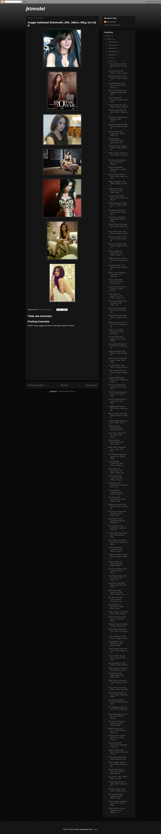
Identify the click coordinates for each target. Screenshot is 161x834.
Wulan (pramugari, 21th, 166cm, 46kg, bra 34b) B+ (117, 246)
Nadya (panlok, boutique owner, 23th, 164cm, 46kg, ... (117, 803)
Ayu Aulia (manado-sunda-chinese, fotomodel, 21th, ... (116, 599)
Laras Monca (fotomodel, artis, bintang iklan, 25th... (117, 535)
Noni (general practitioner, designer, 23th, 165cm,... (118, 119)
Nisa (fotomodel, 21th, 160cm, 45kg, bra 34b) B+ (117, 267)
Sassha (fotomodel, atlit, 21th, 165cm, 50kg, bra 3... (118, 112)
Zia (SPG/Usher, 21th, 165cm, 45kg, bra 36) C (118, 366)
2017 (109, 36)
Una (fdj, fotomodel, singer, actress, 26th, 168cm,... (117, 339)
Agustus (112, 55)
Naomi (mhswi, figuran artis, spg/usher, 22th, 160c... (117, 658)
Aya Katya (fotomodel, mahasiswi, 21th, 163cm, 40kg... (116, 723)
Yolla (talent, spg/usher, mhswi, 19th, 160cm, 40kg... (117, 219)
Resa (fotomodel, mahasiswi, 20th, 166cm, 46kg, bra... (116, 592)
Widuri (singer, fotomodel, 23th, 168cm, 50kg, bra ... (118, 155)
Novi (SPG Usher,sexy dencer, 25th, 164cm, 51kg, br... (117, 85)
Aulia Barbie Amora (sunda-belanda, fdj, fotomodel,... (116, 521)
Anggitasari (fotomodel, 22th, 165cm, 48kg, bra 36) (118, 408)
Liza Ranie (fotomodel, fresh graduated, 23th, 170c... (117, 585)
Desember (113, 42)
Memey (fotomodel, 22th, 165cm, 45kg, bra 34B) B (117, 415)
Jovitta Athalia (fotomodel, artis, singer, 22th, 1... (118, 422)
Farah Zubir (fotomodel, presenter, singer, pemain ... (117, 289)
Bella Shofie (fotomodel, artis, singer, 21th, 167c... (117, 449)
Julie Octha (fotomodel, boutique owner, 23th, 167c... (117, 387)
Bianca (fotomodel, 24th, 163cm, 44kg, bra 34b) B (117, 317)
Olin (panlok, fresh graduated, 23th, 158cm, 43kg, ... (115, 796)
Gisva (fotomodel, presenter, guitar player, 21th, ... (118, 100)
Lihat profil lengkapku (112, 25)
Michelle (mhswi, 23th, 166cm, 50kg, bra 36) (117, 790)
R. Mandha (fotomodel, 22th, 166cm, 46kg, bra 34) (118, 784)
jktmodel (35, 8)
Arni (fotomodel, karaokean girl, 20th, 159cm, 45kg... (117, 499)
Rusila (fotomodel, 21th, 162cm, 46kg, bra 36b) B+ (117, 506)
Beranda (64, 385)
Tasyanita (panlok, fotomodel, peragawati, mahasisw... (117, 745)
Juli (110, 58)
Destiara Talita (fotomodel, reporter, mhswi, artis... (118, 625)
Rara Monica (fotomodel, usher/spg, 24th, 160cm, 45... (117, 303)
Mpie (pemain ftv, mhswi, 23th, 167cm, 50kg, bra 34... (118, 324)
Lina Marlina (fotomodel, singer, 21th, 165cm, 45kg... (117, 456)
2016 (109, 39)
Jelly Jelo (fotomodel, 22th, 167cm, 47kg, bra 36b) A (118, 198)
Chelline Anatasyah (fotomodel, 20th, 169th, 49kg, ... (115, 191)
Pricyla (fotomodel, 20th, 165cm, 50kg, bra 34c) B (117, 66)
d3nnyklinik (111, 22)
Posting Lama (91, 385)
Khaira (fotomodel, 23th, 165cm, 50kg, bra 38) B (118, 106)
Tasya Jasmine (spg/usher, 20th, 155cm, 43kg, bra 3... (117, 296)
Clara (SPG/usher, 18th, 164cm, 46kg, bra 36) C (118, 637)
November (113, 45)
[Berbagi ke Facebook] (64, 310)
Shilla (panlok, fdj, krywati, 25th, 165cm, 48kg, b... (118, 613)
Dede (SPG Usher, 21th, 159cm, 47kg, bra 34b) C (117, 78)
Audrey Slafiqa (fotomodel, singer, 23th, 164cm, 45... (116, 141)
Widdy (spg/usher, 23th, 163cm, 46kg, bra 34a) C (117, 183)
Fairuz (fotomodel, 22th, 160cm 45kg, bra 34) (117, 758)
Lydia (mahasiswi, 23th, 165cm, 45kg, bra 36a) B (117, 353)
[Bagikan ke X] (62, 310)
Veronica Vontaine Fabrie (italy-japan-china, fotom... (117, 571)
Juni (110, 61)
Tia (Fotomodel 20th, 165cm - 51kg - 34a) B (117, 72)
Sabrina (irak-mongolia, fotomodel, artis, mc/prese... (117, 274)
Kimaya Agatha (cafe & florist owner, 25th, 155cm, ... (116, 738)
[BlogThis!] (60, 310)
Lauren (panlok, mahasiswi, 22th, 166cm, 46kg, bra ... (116, 492)
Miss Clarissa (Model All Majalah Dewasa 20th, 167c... (117, 92)
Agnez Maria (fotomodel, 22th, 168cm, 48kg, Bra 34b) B (118, 695)
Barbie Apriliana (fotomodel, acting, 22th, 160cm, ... (116, 442)
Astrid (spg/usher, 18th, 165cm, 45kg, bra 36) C (118, 664)
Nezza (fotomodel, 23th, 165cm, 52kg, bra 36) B (118, 689)
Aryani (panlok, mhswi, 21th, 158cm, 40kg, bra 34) (118, 764)
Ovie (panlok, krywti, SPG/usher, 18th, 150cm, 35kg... (116, 643)
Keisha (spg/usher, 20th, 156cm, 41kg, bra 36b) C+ (117, 205)
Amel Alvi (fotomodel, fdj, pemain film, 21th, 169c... (117, 401)
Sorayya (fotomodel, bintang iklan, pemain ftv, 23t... (117, 169)
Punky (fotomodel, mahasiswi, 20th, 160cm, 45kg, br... (116, 549)
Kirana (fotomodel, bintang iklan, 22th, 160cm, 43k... (116, 675)
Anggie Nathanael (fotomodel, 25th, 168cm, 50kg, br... (116, 564)
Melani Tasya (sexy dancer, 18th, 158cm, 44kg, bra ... (117, 730)
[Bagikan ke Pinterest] (66, 310)
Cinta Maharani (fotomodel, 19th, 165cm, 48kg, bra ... (116, 471)
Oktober (112, 48)
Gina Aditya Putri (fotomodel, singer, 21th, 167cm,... (116, 606)
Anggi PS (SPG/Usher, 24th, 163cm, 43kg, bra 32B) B (118, 380)
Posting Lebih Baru (36, 385)
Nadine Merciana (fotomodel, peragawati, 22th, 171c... (118, 485)
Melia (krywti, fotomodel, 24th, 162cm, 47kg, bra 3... (118, 631)
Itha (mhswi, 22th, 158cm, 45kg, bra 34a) (118, 778)
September (113, 51)
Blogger (95, 829)
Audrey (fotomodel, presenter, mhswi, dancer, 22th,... (115, 282)
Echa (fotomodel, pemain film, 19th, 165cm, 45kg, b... (117, 716)
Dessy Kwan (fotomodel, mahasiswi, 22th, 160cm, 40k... (117, 513)
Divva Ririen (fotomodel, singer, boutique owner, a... (118, 682)
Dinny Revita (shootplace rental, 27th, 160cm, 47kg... (117, 394)
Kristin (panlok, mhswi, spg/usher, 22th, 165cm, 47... (116, 810)
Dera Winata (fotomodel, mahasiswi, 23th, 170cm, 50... (117, 578)
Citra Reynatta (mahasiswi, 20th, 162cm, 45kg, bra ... (116, 463)
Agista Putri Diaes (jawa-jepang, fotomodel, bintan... (117, 619)
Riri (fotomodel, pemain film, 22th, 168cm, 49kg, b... (117, 162)
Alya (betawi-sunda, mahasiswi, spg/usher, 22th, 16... (117, 528)
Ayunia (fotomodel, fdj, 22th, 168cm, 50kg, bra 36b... (118, 176)
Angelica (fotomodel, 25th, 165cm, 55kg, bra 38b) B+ (118, 126)
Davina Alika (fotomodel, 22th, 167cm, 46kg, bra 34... (118, 346)
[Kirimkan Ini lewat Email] (57, 310)
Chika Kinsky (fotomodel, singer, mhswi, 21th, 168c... (117, 360)
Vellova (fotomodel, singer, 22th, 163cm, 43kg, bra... (116, 133)
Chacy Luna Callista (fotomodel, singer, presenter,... (116, 332)
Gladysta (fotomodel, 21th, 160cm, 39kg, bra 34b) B (118, 752)
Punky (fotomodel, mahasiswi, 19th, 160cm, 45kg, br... (116, 478)
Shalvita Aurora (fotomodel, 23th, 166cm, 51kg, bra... (116, 428)
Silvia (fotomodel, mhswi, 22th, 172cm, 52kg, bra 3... (118, 260)
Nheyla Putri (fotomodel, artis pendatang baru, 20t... (117, 310)
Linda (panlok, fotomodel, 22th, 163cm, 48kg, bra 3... (118, 651)
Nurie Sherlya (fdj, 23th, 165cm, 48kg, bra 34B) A (117, 372)
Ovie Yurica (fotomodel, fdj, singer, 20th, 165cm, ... (117, 435)
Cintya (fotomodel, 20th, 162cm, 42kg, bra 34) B (118, 232)
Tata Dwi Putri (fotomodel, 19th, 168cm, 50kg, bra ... (118, 226)
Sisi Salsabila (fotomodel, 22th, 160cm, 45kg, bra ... (118, 709)
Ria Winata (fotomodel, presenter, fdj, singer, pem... (117, 212)
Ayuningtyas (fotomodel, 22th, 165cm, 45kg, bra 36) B (118, 542)
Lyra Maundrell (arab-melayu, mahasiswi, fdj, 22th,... (118, 702)
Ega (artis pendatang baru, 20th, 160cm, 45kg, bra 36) (116, 771)
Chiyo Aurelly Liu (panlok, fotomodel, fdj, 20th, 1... (118, 669)
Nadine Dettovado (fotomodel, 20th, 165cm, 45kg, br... (116, 253)
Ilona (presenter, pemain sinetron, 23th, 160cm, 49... (117, 148)
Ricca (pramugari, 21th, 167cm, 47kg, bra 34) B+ (117, 239)
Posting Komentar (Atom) (66, 391)
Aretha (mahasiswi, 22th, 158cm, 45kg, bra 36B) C (117, 556)
